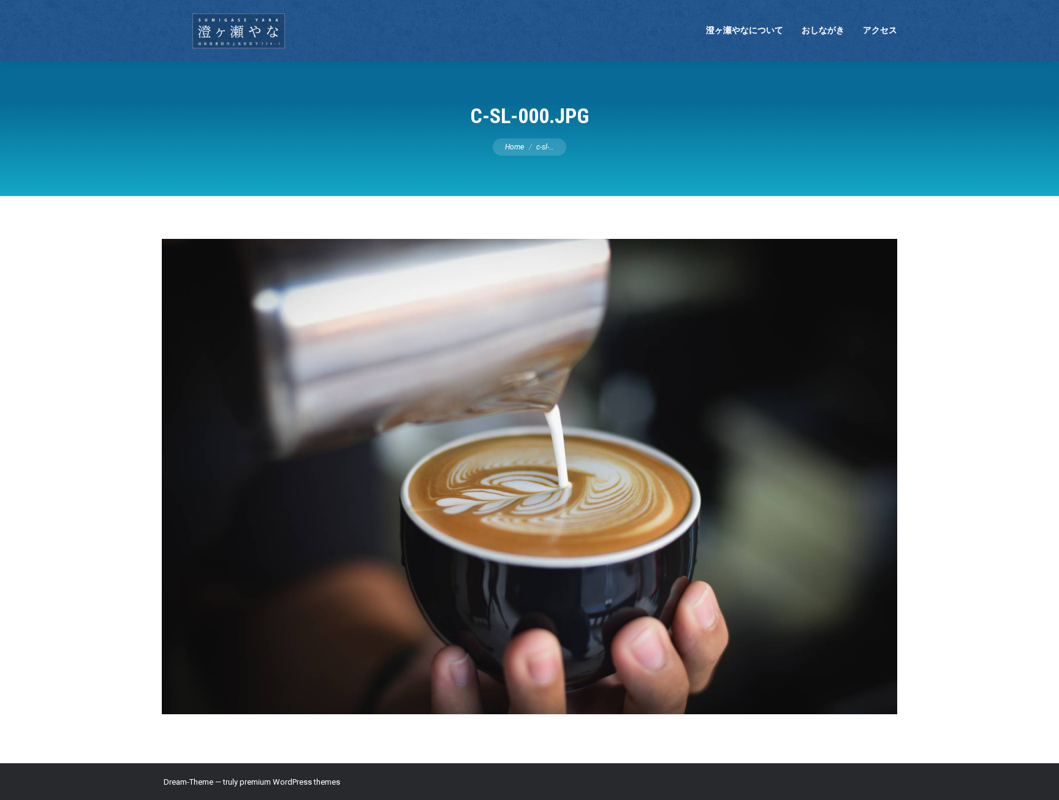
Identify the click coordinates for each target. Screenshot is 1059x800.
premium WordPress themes (290, 782)
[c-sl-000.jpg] (529, 476)
